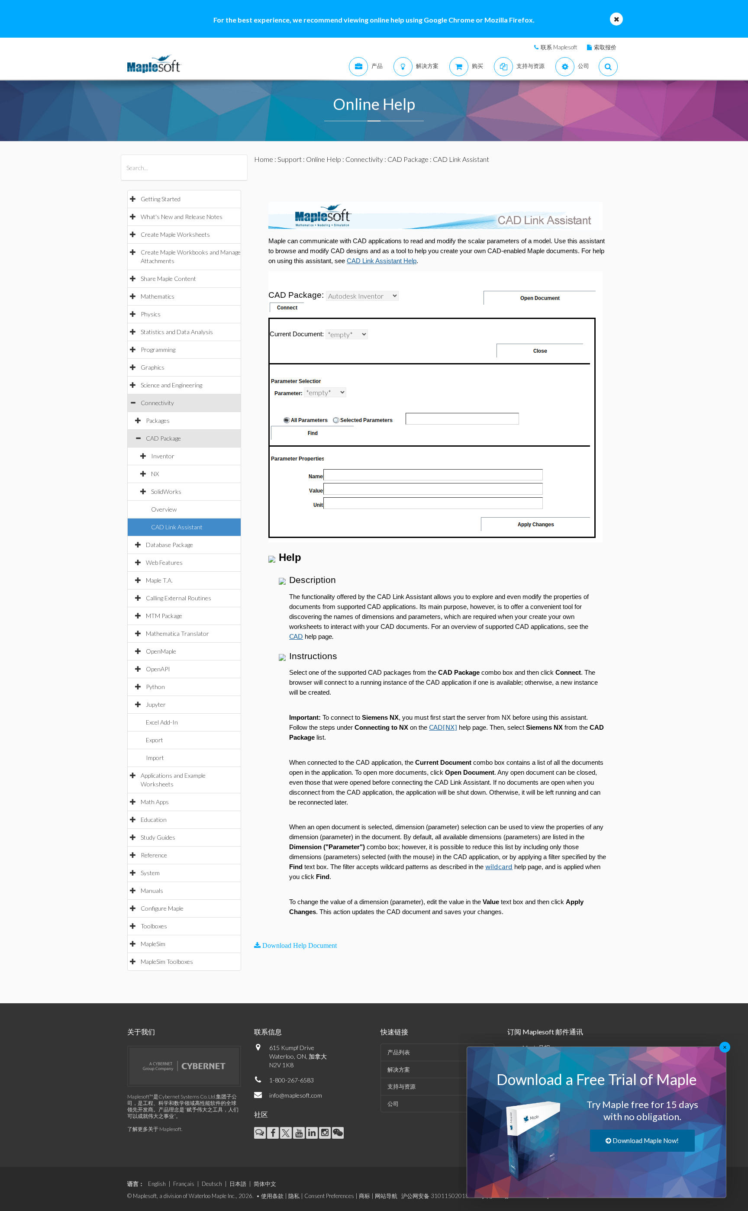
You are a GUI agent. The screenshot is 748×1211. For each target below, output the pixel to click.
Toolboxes (154, 926)
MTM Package (164, 615)
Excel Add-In (162, 722)
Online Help (323, 159)
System (150, 872)
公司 (393, 1103)
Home (263, 159)
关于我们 (141, 1031)
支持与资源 (401, 1086)
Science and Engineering (171, 385)
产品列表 (398, 1052)
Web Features (164, 562)
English (157, 1183)
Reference (154, 855)
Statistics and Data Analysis (177, 331)
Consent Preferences (329, 1195)
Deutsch (212, 1183)
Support (289, 159)
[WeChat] (338, 1133)
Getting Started (161, 199)
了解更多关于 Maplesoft (154, 1129)
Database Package (169, 544)
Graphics (152, 367)
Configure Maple (162, 908)
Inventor (162, 456)
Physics (151, 314)
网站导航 (386, 1195)
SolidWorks (166, 491)
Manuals (152, 890)
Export (154, 740)
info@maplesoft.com (295, 1095)
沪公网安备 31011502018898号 (443, 1195)
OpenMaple (161, 651)
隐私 (294, 1195)
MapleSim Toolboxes (167, 961)
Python (155, 686)
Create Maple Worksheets (175, 234)
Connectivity (157, 402)
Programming (158, 349)
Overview (164, 509)
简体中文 (265, 1183)
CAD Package (163, 438)
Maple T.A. (159, 580)
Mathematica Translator (177, 633)
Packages (158, 420)
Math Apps (155, 801)
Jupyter (156, 704)
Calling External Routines (178, 598)
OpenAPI (158, 669)
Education (154, 819)
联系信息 (268, 1031)
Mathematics (157, 296)
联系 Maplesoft (559, 47)
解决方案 (398, 1069)
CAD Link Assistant (177, 527)
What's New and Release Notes (181, 216)
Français (183, 1183)
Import (155, 757)
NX (155, 473)
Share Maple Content (168, 278)
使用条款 (272, 1195)
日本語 (237, 1183)
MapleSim (153, 943)
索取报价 (605, 47)
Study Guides (158, 837)
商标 (364, 1195)
